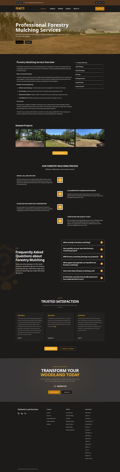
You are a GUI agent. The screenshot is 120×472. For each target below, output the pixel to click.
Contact (68, 8)
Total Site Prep (69, 427)
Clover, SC (87, 415)
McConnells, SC (88, 424)
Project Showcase (51, 421)
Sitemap (48, 424)
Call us (20, 2)
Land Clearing (69, 412)
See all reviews (50, 348)
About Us (76, 8)
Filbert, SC (87, 447)
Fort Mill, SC (88, 418)
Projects (52, 8)
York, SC (87, 450)
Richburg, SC (88, 452)
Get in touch (100, 8)
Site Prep (68, 418)
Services (43, 8)
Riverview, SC (88, 435)
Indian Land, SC (89, 458)
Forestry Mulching (70, 430)
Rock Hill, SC (88, 412)
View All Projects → (60, 153)
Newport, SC (88, 455)
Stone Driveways (70, 415)
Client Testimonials (51, 418)
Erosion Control (69, 424)
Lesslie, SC (87, 441)
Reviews (60, 8)
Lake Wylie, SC (88, 432)
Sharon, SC (87, 427)
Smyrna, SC (87, 430)
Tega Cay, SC (88, 438)
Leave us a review (68, 348)
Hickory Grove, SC (89, 421)
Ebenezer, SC (88, 444)
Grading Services (70, 421)
